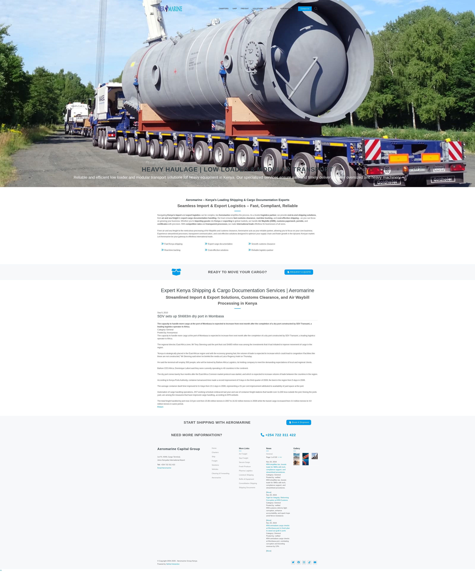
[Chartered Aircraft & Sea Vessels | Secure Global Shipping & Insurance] (296, 456)
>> (281, 457)
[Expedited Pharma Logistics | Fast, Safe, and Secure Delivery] (296, 462)
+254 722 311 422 (280, 435)
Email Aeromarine (164, 468)
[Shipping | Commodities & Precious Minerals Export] (315, 456)
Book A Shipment (300, 422)
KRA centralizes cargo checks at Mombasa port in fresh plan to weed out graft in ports (278, 528)
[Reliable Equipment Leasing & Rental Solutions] (305, 456)
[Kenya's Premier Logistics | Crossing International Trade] (305, 462)
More (269, 492)
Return (160, 407)
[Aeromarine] (169, 8)
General (269, 454)
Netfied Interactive (172, 564)
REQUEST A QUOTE (300, 272)
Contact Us (305, 9)
